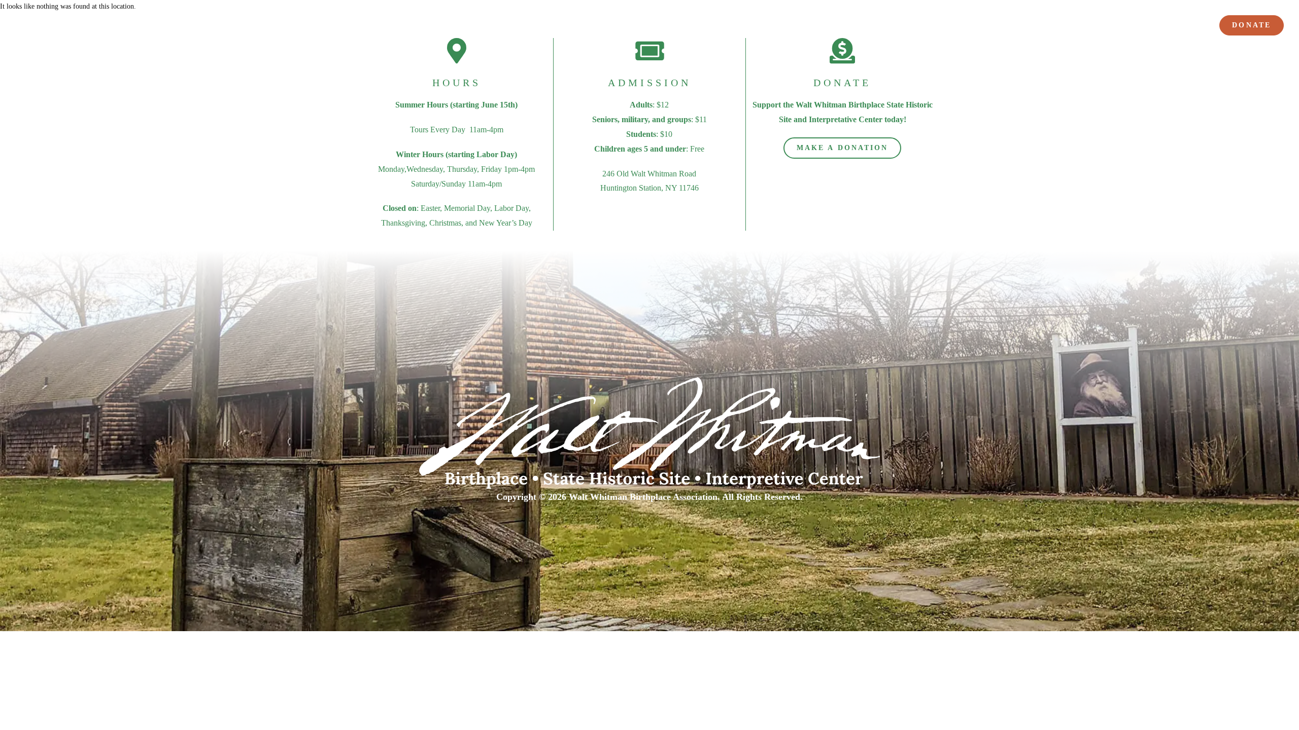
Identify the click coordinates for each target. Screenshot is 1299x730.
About (746, 26)
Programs (926, 26)
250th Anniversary (816, 26)
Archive (1149, 26)
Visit (873, 26)
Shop (1190, 26)
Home (705, 26)
